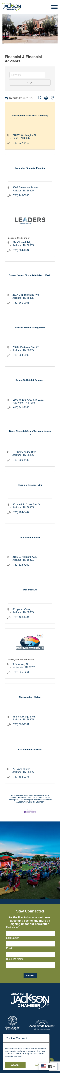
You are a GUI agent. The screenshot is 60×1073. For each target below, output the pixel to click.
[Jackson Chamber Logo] (11, 7)
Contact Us (37, 800)
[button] (6, 98)
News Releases (35, 795)
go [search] (31, 82)
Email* (9, 948)
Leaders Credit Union (19, 238)
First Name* (12, 927)
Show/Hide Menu (54, 7)
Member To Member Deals (39, 797)
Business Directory (19, 795)
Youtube (52, 1058)
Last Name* (12, 938)
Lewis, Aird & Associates (21, 659)
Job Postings (25, 800)
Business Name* (15, 959)
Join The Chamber (36, 802)
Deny (37, 1065)
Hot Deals (22, 797)
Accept (15, 1065)
